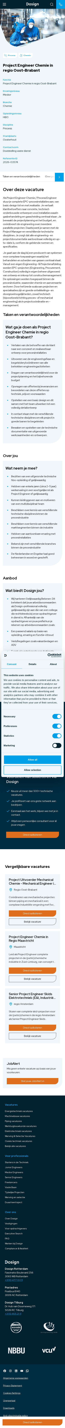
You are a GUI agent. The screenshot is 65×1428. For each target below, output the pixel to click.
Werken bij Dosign (14, 1243)
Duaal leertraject (13, 1202)
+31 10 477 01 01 (14, 1280)
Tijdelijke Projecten (14, 1192)
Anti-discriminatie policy (15, 1415)
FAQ (7, 1238)
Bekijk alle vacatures (15, 1146)
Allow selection (32, 769)
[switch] (56, 726)
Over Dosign (11, 1218)
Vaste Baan (11, 1187)
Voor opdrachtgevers (16, 1228)
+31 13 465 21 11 (13, 1313)
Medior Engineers (14, 1172)
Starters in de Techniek (16, 1162)
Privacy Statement (12, 1385)
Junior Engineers (13, 1167)
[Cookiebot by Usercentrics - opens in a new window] (47, 655)
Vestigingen (11, 1223)
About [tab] (53, 664)
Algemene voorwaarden (15, 1378)
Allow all (32, 759)
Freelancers (11, 1182)
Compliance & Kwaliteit (16, 1248)
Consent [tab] (11, 664)
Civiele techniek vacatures (18, 1141)
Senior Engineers (13, 1177)
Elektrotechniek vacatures (18, 1131)
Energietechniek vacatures (19, 1111)
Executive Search (14, 1233)
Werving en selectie (15, 1197)
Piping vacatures (13, 1121)
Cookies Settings (11, 1393)
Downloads (8, 1408)
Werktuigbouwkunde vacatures (20, 1126)
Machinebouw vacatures (17, 1116)
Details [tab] (32, 664)
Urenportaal (9, 1400)
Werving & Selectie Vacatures (20, 1136)
